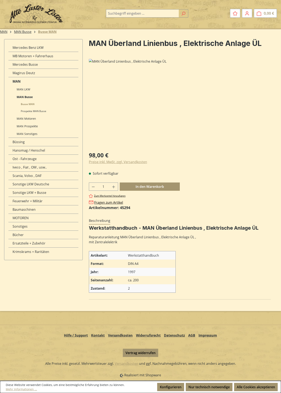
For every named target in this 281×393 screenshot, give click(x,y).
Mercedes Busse (25, 64)
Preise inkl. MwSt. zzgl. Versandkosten (118, 162)
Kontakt (98, 335)
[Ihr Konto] (247, 13)
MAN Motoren (26, 118)
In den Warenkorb (150, 186)
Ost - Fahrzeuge (25, 159)
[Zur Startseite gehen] (35, 12)
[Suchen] (183, 13)
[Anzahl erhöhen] (113, 186)
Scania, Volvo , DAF (27, 175)
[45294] (180, 103)
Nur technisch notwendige (209, 387)
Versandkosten (120, 335)
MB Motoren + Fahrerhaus (33, 56)
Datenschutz (174, 335)
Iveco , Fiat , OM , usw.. (30, 167)
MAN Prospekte (27, 126)
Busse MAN (28, 104)
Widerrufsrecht (148, 335)
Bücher (18, 235)
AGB (191, 335)
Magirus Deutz (24, 73)
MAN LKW (23, 89)
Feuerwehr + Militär (28, 201)
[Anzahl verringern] (93, 186)
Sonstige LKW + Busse (29, 192)
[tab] (99, 221)
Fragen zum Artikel (108, 202)
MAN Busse (25, 97)
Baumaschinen (24, 209)
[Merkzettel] (235, 13)
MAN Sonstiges (27, 134)
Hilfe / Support (76, 335)
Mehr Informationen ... (21, 389)
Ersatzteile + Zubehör (29, 243)
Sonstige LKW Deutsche (31, 184)
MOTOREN (21, 218)
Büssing (19, 142)
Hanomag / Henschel (29, 150)
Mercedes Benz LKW (28, 47)
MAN (17, 81)
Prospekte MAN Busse (33, 111)
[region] (180, 103)
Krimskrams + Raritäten (31, 251)
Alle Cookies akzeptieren (256, 387)
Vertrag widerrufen (140, 353)
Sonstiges (20, 226)
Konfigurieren (170, 387)
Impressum (208, 335)
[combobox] (142, 13)
